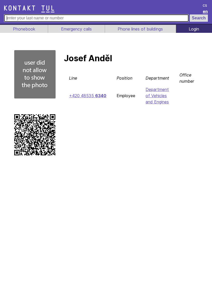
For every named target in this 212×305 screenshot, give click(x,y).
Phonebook (24, 29)
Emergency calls (76, 29)
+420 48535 (87, 95)
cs (205, 5)
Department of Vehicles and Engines (157, 95)
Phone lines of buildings (140, 29)
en (205, 11)
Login (194, 29)
